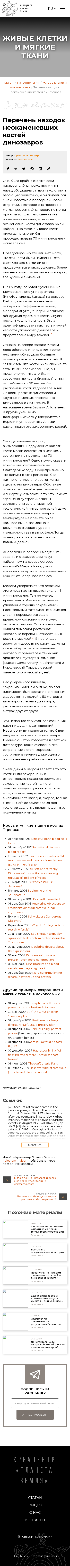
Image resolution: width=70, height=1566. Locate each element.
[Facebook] (8, 168)
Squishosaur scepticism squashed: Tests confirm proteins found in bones (36, 938)
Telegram (9, 1160)
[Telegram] (15, 168)
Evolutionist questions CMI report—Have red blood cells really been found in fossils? (36, 860)
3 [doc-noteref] (33, 638)
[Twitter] (23, 168)
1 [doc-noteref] (51, 334)
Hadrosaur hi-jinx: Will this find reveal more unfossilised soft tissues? (35, 1055)
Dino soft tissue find (46, 899)
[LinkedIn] (40, 168)
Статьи (35, 1498)
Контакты (35, 1520)
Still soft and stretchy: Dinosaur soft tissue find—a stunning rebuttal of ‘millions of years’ (33, 873)
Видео (35, 1505)
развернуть (35, 1145)
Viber (23, 1160)
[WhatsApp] (32, 168)
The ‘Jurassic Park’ (43, 1063)
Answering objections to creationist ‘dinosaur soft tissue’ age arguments (36, 908)
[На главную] (19, 8)
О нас (35, 1513)
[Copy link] (48, 168)
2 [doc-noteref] (3, 430)
